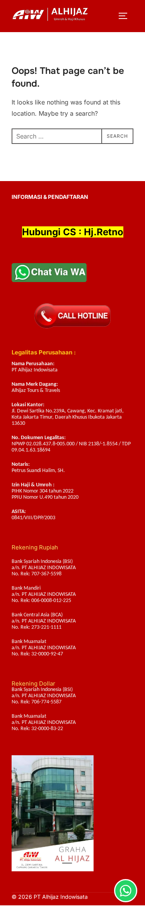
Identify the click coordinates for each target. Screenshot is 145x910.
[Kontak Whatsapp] (125, 890)
